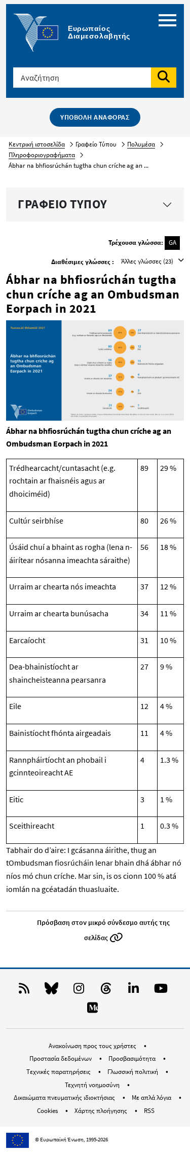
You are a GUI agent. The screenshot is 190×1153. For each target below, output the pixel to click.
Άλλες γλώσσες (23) (148, 261)
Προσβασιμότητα (132, 1058)
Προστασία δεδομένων (61, 1058)
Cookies (48, 1110)
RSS (149, 1110)
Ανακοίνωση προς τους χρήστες (93, 1046)
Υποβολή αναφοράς (95, 117)
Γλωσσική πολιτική (133, 1071)
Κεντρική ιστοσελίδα (37, 144)
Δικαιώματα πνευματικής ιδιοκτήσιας (65, 1097)
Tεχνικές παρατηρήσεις (59, 1071)
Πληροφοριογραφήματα (42, 155)
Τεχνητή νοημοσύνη (93, 1085)
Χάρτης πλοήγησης (101, 1110)
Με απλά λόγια (152, 1097)
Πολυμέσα (141, 144)
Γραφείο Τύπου (62, 204)
